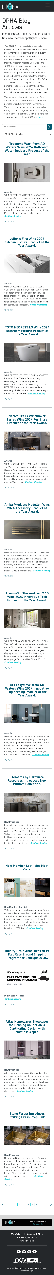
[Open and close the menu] (35, 5)
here (41, 117)
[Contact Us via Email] (34, 1251)
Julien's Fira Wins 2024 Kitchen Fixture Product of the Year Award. (27, 242)
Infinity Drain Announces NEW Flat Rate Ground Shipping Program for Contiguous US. (27, 954)
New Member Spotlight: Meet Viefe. (27, 867)
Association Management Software (27, 1263)
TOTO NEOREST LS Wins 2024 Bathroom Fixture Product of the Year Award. (27, 331)
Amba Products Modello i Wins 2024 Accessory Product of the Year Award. (27, 508)
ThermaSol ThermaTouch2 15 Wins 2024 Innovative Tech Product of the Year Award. (27, 597)
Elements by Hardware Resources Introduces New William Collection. (27, 780)
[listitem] (8, 192)
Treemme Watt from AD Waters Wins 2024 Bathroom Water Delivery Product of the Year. (27, 149)
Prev (3, 1205)
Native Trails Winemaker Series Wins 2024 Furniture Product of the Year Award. (27, 419)
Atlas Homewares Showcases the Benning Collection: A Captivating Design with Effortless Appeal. (27, 1027)
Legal (32, 1271)
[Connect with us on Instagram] (29, 1251)
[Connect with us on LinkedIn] (24, 1251)
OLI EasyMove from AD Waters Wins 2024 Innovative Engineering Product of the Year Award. (27, 690)
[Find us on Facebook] (19, 1251)
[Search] (49, 127)
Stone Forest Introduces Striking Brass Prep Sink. (27, 1115)
